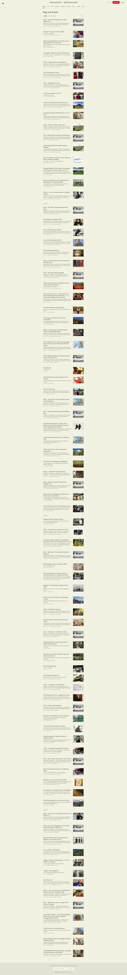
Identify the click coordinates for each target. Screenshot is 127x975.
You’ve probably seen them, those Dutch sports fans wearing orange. (57, 381)
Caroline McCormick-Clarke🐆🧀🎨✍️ (55, 107)
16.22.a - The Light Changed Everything (55, 748)
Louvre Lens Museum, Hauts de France (55, 102)
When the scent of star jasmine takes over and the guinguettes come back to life (54, 718)
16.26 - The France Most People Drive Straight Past (55, 483)
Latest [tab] (45, 16)
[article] (63, 23)
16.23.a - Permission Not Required (53, 684)
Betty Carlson (50, 567)
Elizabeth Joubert (50, 393)
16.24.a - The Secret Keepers (52, 609)
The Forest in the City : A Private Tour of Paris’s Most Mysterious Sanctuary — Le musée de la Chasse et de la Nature (56, 295)
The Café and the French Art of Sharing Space (55, 770)
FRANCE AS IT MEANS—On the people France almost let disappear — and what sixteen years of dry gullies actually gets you (56, 474)
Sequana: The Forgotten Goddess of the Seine (55, 586)
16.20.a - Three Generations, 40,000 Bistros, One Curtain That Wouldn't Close (56, 891)
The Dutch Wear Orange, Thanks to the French (55, 378)
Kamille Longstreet (51, 47)
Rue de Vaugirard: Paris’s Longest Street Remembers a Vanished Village (56, 181)
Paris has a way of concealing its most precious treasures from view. (56, 646)
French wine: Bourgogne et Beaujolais (55, 461)
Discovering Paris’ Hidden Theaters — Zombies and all (55, 737)
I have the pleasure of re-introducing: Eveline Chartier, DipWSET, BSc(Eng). (55, 464)
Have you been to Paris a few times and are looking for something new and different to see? (55, 441)
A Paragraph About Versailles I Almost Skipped (55, 146)
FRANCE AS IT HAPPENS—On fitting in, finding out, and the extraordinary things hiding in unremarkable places (56, 486)
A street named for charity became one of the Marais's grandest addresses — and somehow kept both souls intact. (57, 498)
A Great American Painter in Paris (54, 726)
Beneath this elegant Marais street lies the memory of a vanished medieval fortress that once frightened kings (56, 943)
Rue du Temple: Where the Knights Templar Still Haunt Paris (57, 939)
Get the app (70, 968)
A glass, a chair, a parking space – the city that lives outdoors (56, 861)
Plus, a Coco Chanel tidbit (49, 566)
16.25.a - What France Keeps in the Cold (55, 529)
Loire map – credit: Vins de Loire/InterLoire (53, 161)
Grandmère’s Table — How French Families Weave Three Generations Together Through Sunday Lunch (56, 916)
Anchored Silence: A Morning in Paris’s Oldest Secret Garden (55, 643)
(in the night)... (46, 369)
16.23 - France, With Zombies (52, 705)
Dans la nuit (47, 368)
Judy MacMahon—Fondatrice (54, 26)
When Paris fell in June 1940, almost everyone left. (54, 677)
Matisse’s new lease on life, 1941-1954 (55, 780)
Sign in (123, 2)
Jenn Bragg (48, 443)
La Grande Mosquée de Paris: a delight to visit (56, 438)
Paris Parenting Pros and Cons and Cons (56, 800)
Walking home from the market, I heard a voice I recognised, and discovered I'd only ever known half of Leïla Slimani (57, 222)
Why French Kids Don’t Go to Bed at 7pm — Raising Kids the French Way (56, 41)
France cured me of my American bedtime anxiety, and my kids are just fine (56, 45)
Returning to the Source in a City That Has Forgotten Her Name (56, 589)
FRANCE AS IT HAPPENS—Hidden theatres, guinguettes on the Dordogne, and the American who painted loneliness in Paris (56, 708)
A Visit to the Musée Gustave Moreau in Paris (53, 872)
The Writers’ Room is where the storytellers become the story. (57, 954)
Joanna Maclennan (51, 96)
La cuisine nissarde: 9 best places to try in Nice (56, 113)
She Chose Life (48, 880)
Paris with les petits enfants (52, 230)
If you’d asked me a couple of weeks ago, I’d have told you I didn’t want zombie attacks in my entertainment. (56, 740)
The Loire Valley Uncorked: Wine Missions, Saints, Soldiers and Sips (57, 158)
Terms (67, 965)
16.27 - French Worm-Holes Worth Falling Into (56, 412)
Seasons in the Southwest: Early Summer (56, 716)
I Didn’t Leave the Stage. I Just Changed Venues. (55, 598)
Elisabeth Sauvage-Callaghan (53, 244)
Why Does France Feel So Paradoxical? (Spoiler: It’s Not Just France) (55, 838)
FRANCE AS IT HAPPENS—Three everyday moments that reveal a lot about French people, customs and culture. (56, 24)
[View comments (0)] (53, 28)
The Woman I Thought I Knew (52, 219)
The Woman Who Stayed (51, 675)
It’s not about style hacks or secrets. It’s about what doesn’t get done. (56, 658)
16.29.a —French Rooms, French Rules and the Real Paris (56, 261)
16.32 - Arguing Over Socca (51, 83)
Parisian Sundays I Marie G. (52, 865)
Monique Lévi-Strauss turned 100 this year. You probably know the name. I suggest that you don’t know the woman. (56, 882)
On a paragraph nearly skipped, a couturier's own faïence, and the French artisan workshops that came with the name (56, 149)
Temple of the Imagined (50, 871)
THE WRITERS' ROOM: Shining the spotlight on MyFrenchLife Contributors (57, 951)
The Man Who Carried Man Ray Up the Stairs (55, 620)
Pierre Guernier (50, 186)
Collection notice (73, 965)
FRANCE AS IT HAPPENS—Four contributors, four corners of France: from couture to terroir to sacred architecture (57, 415)
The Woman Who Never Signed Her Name (56, 695)
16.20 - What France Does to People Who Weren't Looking (55, 903)
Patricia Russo (50, 591)
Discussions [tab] (53, 16)
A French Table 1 (50, 56)
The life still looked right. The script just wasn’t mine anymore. (55, 601)
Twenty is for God (49, 389)
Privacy (63, 965)
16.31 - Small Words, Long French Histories (56, 135)
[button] (44, 6)
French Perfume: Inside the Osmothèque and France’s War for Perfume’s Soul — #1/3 (57, 540)
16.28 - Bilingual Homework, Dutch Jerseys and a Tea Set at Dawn (56, 356)
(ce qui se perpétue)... (48, 668)
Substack (57, 972)
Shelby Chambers (50, 510)
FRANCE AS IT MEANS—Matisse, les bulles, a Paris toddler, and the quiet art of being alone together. (56, 750)
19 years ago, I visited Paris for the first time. (53, 863)
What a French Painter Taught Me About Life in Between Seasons (56, 284)
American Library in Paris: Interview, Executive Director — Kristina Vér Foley (56, 574)
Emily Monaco (49, 174)
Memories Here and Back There (53, 519)
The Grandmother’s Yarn (51, 72)
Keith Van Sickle (50, 383)
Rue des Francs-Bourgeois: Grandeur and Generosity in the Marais (56, 495)
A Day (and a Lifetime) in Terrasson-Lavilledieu (54, 318)
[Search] (107, 2)
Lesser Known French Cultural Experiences (57, 506)
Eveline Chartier (50, 162)
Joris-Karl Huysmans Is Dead (52, 240)
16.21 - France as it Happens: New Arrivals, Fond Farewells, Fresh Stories (56, 826)
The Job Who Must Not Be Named (53, 307)
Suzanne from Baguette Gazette (54, 119)
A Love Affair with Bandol (51, 850)
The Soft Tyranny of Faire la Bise (53, 31)
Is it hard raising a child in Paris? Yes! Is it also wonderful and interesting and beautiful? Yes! (57, 802)
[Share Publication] (110, 2)
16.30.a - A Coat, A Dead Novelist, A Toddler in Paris (56, 193)
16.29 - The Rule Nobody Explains (53, 273)
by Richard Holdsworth (48, 33)
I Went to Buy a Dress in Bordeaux (54, 928)
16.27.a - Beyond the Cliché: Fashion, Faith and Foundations (56, 400)
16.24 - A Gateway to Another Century (55, 632)
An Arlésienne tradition (48, 95)
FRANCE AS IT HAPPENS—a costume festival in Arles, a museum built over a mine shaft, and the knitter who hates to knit (57, 85)
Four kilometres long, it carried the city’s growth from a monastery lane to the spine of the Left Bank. (56, 184)
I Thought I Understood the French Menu (56, 53)
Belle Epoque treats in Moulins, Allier (55, 564)
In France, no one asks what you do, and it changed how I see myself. (57, 310)
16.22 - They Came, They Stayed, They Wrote (57, 759)
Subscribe (116, 2)
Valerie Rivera (50, 720)
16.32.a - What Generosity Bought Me (54, 62)
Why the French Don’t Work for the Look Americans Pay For (56, 655)
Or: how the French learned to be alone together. (54, 772)
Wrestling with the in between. (50, 286)
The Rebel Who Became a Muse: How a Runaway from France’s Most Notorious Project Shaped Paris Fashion (55, 425)
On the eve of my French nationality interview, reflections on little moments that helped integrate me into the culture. (57, 508)
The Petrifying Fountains (51, 250)
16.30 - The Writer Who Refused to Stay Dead (55, 208)
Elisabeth (49, 648)
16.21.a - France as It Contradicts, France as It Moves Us (57, 814)
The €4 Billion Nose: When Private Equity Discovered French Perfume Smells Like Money (56, 343)
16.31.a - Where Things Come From (54, 125)
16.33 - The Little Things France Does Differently (55, 20)
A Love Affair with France (52, 255)
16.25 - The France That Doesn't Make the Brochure (56, 553)
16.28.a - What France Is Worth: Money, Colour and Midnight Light (55, 330)
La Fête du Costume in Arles (52, 93)
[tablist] (50, 16)
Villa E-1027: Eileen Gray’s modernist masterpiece (55, 450)
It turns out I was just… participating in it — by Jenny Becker (57, 54)
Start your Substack (60, 968)
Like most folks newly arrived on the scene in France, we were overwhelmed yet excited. (56, 521)
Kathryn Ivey (49, 234)
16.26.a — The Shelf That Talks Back (54, 471)
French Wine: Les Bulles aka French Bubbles (57, 790)
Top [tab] (49, 16)
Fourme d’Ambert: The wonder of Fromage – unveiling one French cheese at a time (57, 169)
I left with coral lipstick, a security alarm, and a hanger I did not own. (56, 931)
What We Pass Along (49, 666)
